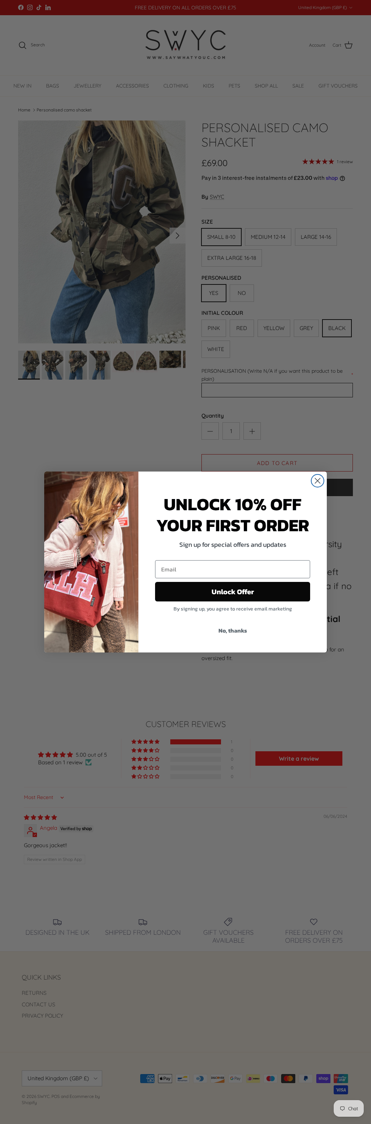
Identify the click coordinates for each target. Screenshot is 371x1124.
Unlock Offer (233, 591)
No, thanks (232, 630)
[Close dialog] (317, 480)
